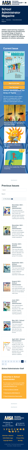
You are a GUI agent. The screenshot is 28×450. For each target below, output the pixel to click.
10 (2, 364)
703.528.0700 (21, 423)
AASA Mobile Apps (8, 438)
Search (3, 194)
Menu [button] (22, 2)
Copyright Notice (7, 440)
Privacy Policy (20, 438)
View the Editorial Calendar (11, 389)
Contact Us (20, 435)
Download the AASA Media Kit (12, 393)
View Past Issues (14, 87)
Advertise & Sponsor (7, 435)
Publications (8, 19)
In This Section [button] (7, 199)
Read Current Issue (14, 83)
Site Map (20, 440)
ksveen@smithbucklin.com (10, 386)
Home (3, 19)
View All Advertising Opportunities (13, 396)
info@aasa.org (21, 425)
